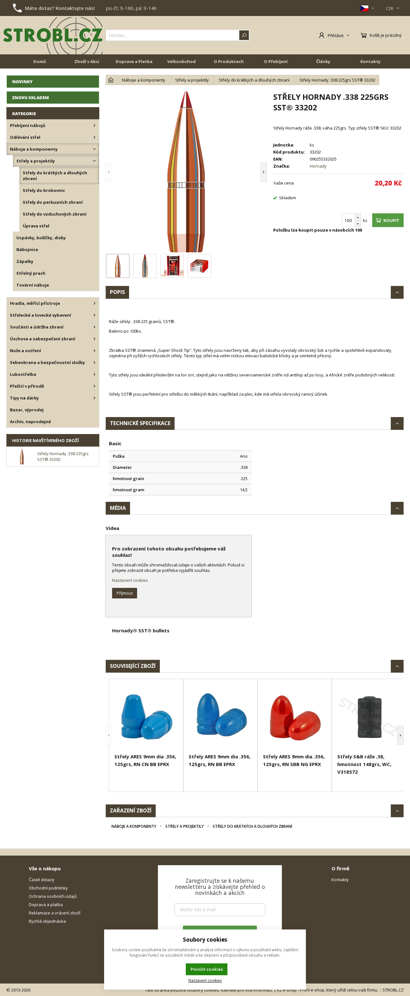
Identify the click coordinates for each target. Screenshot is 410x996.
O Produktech (229, 61)
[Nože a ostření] (94, 350)
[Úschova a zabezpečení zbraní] (94, 339)
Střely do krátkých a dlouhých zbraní (252, 826)
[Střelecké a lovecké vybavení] (94, 315)
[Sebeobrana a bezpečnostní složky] (94, 362)
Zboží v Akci (86, 61)
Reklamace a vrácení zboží (54, 913)
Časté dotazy (41, 879)
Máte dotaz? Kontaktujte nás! (60, 8)
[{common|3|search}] (244, 35)
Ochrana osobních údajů (53, 896)
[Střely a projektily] (94, 161)
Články (323, 61)
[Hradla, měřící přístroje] (94, 303)
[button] (118, 171)
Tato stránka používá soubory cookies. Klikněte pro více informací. (209, 990)
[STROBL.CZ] (52, 35)
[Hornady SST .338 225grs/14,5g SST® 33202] (186, 171)
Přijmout (125, 593)
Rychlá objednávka (47, 921)
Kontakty (370, 61)
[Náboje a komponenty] (94, 149)
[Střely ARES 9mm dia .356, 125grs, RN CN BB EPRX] (146, 717)
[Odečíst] (358, 224)
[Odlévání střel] (94, 137)
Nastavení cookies (130, 580)
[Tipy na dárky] (94, 398)
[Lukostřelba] (94, 374)
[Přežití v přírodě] (94, 386)
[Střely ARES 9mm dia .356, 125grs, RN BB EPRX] (220, 717)
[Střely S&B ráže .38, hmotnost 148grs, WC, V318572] (369, 717)
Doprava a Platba (134, 61)
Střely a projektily (184, 826)
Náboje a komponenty (133, 826)
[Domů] (111, 80)
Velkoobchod (181, 61)
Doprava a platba (46, 904)
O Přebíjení (276, 61)
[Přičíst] (358, 217)
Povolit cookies (207, 969)
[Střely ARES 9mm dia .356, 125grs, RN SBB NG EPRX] (294, 717)
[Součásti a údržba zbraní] (94, 327)
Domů (39, 61)
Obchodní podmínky (48, 888)
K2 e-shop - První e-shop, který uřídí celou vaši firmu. (327, 990)
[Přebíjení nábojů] (94, 125)
